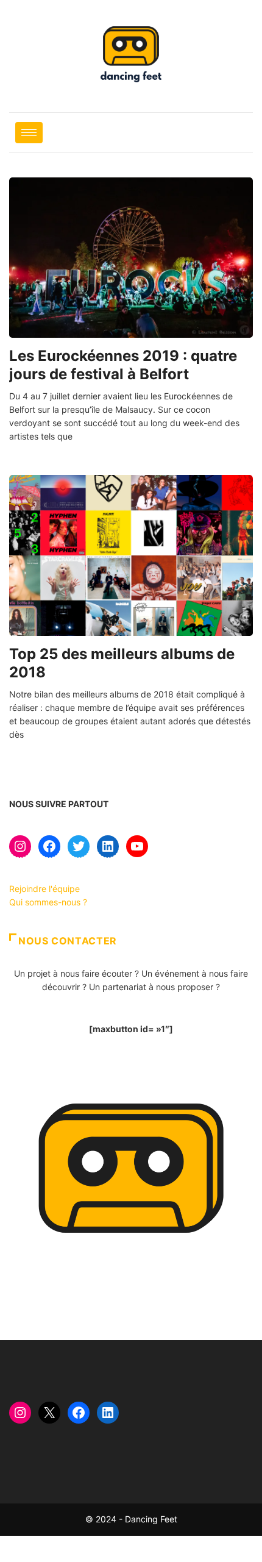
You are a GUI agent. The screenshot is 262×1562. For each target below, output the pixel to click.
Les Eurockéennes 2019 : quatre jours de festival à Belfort (123, 365)
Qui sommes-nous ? (48, 902)
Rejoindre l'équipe (44, 888)
